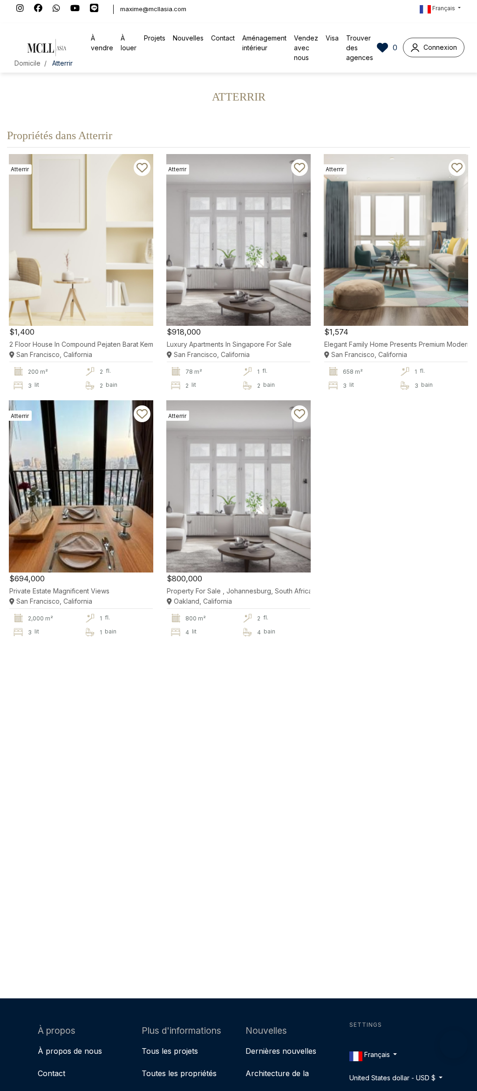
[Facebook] (43, 9)
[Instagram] (25, 9)
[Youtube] (80, 9)
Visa (332, 38)
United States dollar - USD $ (393, 1078)
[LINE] (98, 9)
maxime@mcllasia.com (153, 9)
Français (444, 8)
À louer (128, 43)
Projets (154, 38)
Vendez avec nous (306, 47)
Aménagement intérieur (264, 43)
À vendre (102, 43)
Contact (223, 38)
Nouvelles (188, 38)
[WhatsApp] (61, 9)
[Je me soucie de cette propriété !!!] (142, 167)
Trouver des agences (359, 47)
